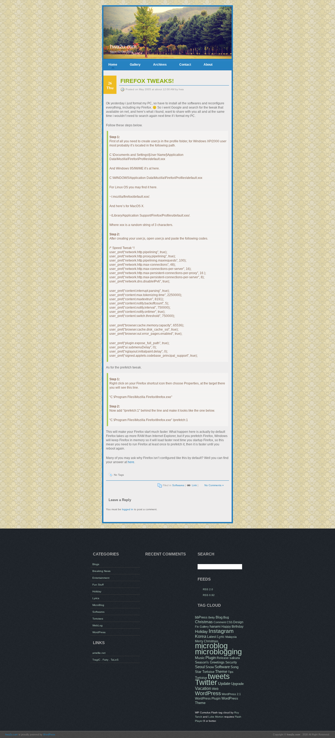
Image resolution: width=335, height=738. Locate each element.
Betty (211, 617)
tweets (219, 676)
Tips (230, 671)
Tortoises (97, 618)
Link (194, 485)
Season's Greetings (210, 662)
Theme (221, 671)
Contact (185, 64)
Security (231, 662)
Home (112, 64)
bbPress (201, 617)
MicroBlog (98, 605)
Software (222, 667)
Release (223, 658)
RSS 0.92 (209, 595)
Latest (211, 637)
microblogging (218, 651)
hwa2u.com (123, 46)
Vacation (203, 688)
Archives (160, 64)
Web (215, 689)
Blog (219, 617)
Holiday (96, 591)
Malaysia (231, 636)
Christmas (204, 622)
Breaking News (101, 571)
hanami (215, 626)
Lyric (221, 637)
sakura (235, 658)
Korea (200, 636)
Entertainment (100, 577)
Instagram (221, 631)
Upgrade (237, 684)
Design (238, 622)
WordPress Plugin (208, 698)
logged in (127, 509)
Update (224, 683)
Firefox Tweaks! (147, 81)
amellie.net (98, 652)
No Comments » (214, 485)
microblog (211, 645)
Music (200, 658)
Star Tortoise (204, 672)
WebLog (97, 625)
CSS (229, 622)
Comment (220, 622)
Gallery (135, 64)
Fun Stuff (98, 584)
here (131, 462)
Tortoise (201, 678)
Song (234, 667)
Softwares (178, 485)
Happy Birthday (232, 626)
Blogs (95, 564)
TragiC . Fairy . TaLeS (105, 659)
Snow (209, 667)
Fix (197, 626)
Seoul (200, 667)
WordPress (98, 632)
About (208, 64)
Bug (226, 617)
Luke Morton (216, 716)
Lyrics (95, 598)
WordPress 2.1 (231, 694)
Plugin (210, 657)
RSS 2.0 (208, 589)
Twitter (206, 682)
